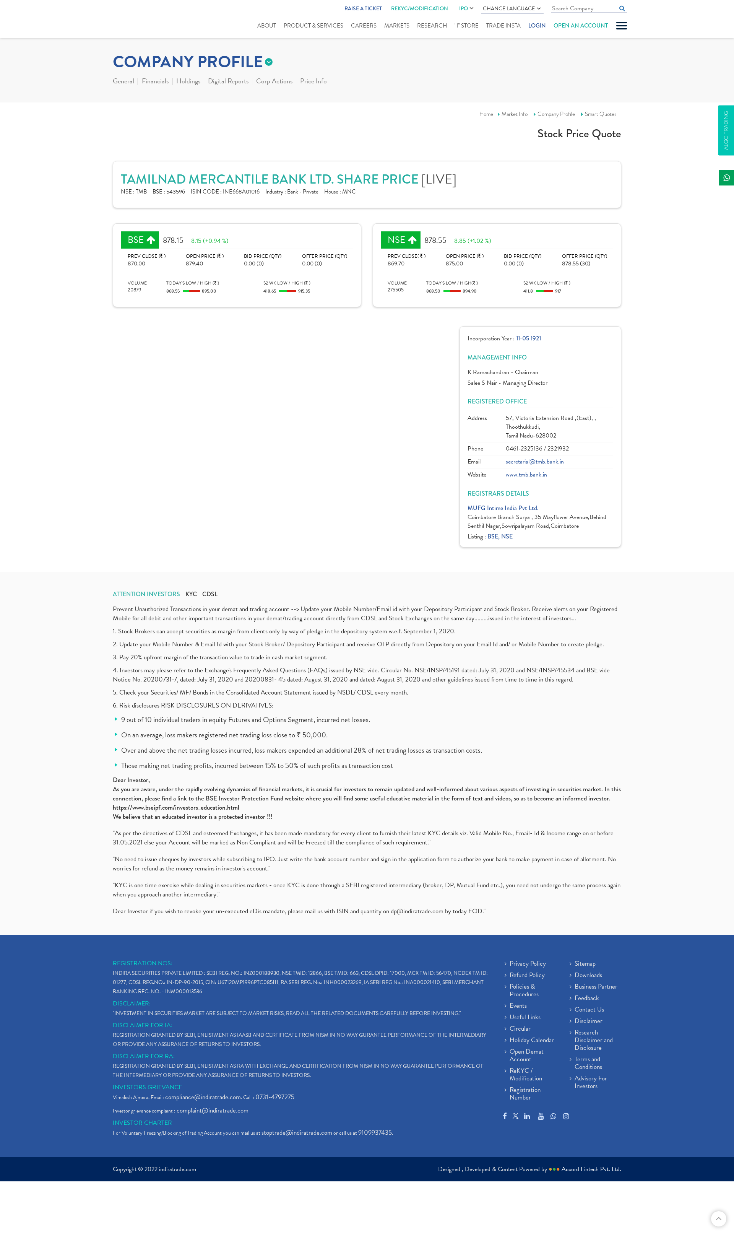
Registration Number (525, 1094)
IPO (463, 8)
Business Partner (596, 987)
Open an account (581, 25)
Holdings (188, 82)
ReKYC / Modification (526, 1075)
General (123, 82)
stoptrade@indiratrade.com (296, 1132)
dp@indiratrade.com (418, 911)
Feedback (587, 998)
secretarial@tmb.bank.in (535, 461)
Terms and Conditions (588, 1064)
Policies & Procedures (524, 991)
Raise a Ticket (363, 8)
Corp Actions (274, 82)
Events (518, 1006)
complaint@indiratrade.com (212, 1110)
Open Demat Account (527, 1056)
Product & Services (313, 25)
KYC (191, 594)
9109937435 (375, 1132)
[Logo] (131, 20)
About (266, 25)
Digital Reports (228, 82)
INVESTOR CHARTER (142, 1122)
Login (537, 25)
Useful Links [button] (525, 1017)
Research (432, 25)
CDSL (210, 594)
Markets (396, 25)
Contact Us (589, 1010)
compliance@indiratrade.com (203, 1097)
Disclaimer (588, 1021)
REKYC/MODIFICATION (419, 8)
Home (486, 114)
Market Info (515, 114)
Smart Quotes (601, 114)
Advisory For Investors (591, 1083)
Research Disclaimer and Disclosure (594, 1040)
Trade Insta (503, 25)
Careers (364, 25)
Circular (520, 1029)
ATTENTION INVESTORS (146, 594)
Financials (155, 82)
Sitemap (585, 964)
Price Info (313, 82)
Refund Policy (527, 975)
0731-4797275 (274, 1097)
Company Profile (556, 114)
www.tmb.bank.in (526, 474)
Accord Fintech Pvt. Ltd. (591, 1169)
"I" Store (467, 25)
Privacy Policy (528, 964)
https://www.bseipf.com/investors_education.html (176, 807)
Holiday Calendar (532, 1040)
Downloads (588, 975)
